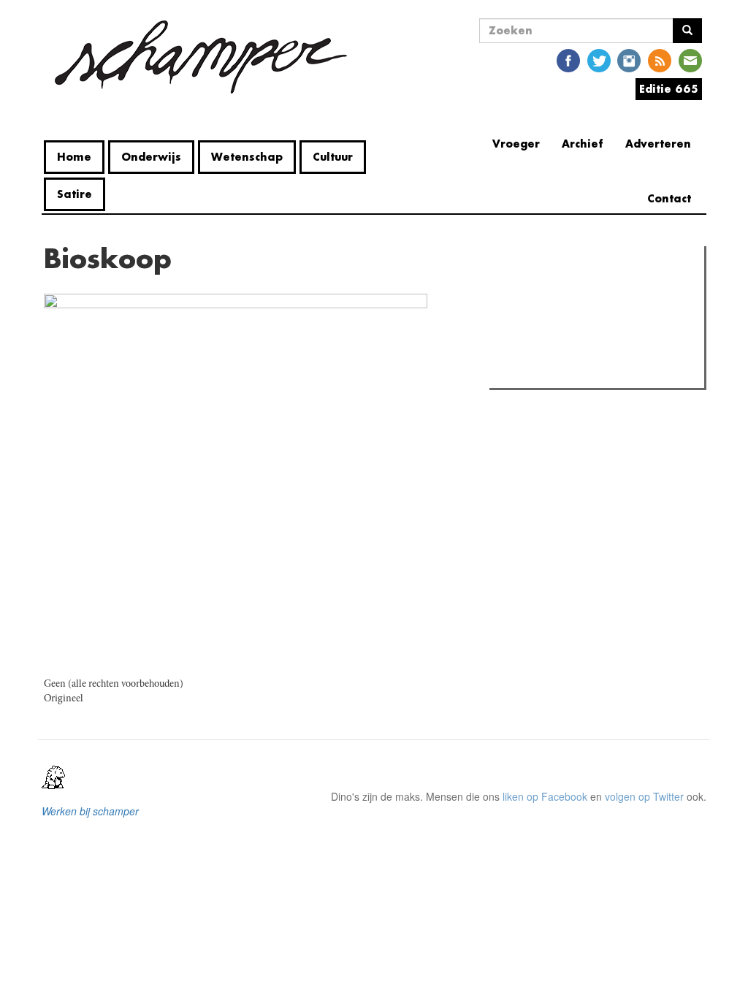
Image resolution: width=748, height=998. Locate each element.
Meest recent (621, 290)
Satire (74, 194)
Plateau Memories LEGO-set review (601, 372)
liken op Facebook (545, 796)
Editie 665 (668, 89)
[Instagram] (629, 59)
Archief (582, 144)
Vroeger (516, 144)
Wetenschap (247, 157)
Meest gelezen (539, 290)
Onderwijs (151, 157)
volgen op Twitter (644, 796)
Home (74, 157)
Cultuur (333, 157)
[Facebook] (568, 59)
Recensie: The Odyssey (573, 320)
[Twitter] (599, 59)
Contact (669, 198)
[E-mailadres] (690, 59)
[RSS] (659, 59)
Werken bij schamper (90, 811)
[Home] (201, 57)
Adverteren (658, 144)
